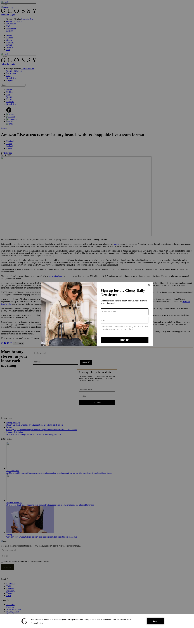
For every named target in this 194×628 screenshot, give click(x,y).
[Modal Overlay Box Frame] (97, 314)
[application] (97, 621)
